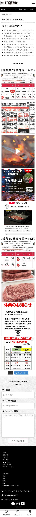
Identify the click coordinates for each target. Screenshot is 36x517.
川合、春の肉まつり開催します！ (15, 41)
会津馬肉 (5, 473)
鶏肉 (4, 480)
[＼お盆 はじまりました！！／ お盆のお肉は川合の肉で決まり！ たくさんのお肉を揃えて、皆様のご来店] (18, 117)
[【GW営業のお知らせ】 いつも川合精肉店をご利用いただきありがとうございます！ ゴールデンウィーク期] (18, 252)
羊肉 (4, 478)
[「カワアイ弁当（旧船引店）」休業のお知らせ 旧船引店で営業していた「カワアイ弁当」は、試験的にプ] (18, 319)
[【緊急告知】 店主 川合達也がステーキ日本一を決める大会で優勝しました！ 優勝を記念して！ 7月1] (18, 151)
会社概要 (5, 455)
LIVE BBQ (12, 9)
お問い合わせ (7, 464)
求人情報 (5, 459)
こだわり (5, 457)
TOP (4, 9)
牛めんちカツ (23, 9)
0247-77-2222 (11, 495)
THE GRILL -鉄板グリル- (11, 485)
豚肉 (4, 483)
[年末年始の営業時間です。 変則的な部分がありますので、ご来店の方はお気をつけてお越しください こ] (18, 353)
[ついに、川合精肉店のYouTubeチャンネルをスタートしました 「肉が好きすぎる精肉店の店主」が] (18, 218)
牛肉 (4, 476)
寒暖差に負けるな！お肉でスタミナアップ (18, 36)
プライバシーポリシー (9, 467)
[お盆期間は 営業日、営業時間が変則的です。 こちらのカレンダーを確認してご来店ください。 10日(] (18, 84)
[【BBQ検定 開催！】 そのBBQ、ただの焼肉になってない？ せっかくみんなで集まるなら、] (18, 185)
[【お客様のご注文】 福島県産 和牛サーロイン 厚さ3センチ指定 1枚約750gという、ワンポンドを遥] (18, 286)
